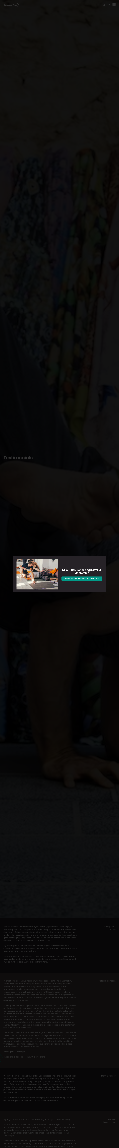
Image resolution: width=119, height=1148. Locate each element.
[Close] (102, 560)
